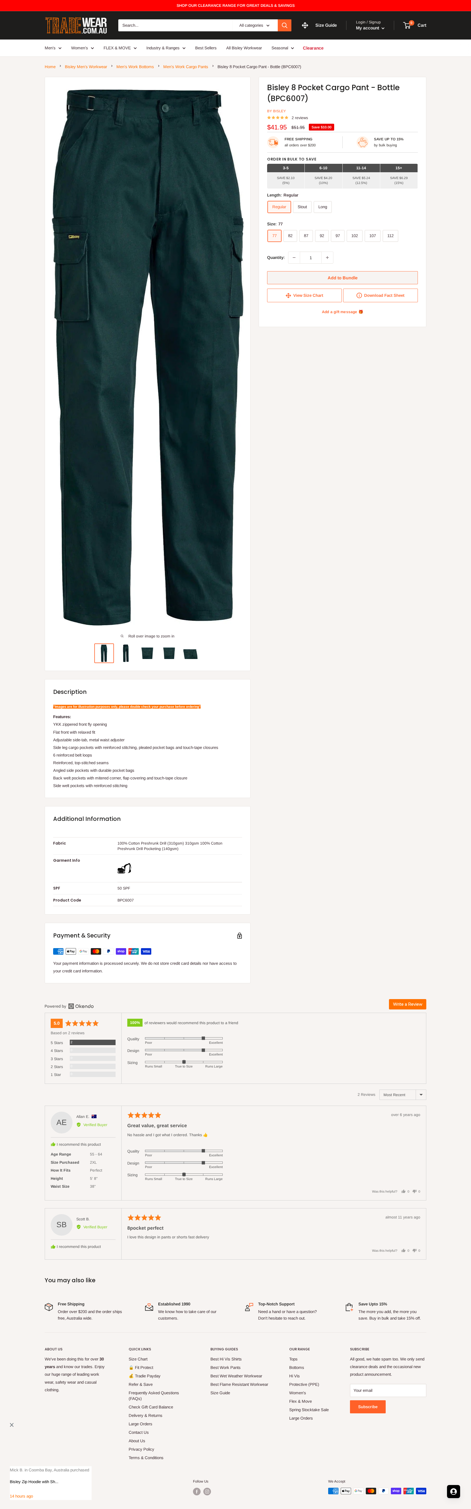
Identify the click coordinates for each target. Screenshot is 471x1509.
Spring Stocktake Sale (309, 1409)
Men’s (50, 48)
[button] (415, 1491)
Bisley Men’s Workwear (86, 66)
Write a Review (407, 1004)
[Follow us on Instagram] (207, 1491)
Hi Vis (294, 1376)
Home (50, 66)
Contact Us (139, 1432)
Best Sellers (206, 48)
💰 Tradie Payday (145, 1376)
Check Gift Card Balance (151, 1407)
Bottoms (296, 1367)
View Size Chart (307, 295)
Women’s (79, 48)
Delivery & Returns (145, 1415)
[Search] (284, 25)
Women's (297, 1392)
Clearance (313, 48)
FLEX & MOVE (117, 48)
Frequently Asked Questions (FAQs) (154, 1395)
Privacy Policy (141, 1449)
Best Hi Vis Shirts (226, 1359)
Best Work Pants (225, 1367)
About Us (137, 1440)
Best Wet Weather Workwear (236, 1376)
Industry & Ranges (163, 48)
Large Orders (140, 1424)
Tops (293, 1359)
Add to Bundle (343, 278)
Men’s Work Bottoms (135, 66)
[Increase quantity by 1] (327, 257)
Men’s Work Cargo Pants (185, 66)
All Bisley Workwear (244, 48)
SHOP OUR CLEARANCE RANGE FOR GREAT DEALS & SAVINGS (236, 5)
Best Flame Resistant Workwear (239, 1384)
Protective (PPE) (304, 1384)
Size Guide (220, 1392)
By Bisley (276, 111)
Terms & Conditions (146, 1457)
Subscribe (368, 1406)
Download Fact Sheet (383, 295)
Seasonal (279, 48)
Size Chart (138, 1359)
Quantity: (276, 257)
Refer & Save (141, 1384)
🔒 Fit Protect (141, 1367)
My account (368, 28)
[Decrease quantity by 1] (294, 257)
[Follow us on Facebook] (197, 1491)
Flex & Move (300, 1401)
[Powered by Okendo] (69, 1006)
